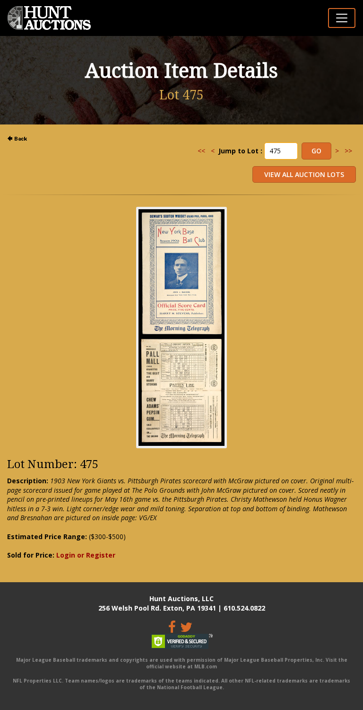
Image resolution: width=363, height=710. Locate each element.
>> (348, 150)
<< (201, 150)
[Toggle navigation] (341, 18)
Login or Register (85, 554)
